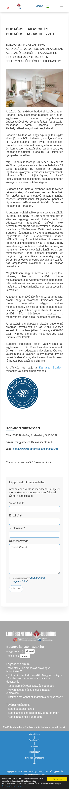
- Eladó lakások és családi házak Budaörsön (32, 712)
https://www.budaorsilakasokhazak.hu (35, 448)
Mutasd (30, 651)
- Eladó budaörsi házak (20, 708)
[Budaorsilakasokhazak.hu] (15, 6)
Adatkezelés (34, 740)
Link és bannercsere (34, 758)
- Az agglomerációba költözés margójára (30, 685)
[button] (42, 6)
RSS (34, 764)
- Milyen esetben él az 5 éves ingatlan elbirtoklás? (28, 691)
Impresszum (34, 752)
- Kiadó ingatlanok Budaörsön (24, 716)
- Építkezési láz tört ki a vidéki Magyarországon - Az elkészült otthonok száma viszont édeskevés (34, 678)
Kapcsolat (34, 746)
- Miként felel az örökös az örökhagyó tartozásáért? (28, 670)
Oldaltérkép (34, 734)
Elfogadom (57, 779)
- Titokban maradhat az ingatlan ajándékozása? (34, 697)
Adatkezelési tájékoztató (12, 786)
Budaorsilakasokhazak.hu (25, 646)
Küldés (16, 588)
